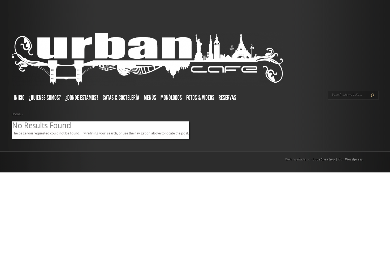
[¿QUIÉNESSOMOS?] (45, 99)
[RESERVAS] (227, 99)
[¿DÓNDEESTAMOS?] (82, 99)
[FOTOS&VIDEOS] (200, 99)
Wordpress (354, 159)
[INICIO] (19, 99)
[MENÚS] (150, 99)
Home (16, 114)
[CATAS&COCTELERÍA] (121, 99)
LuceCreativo (324, 159)
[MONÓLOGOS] (171, 99)
